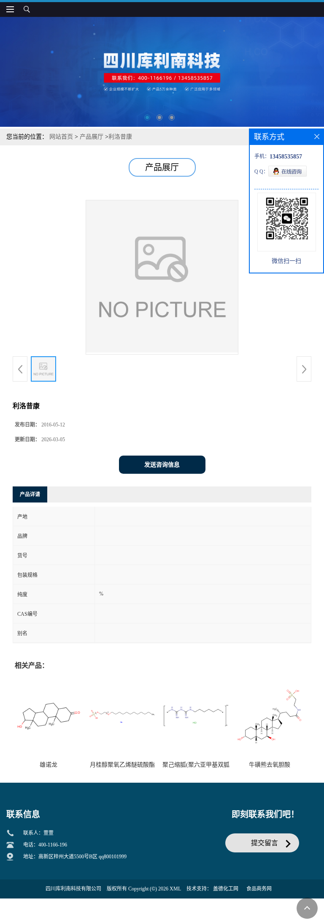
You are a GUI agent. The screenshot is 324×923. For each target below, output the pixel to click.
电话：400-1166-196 (45, 845)
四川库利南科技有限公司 (73, 889)
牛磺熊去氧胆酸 (269, 765)
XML (175, 889)
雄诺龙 (48, 765)
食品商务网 (259, 889)
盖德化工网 (225, 889)
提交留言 (264, 843)
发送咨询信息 (162, 465)
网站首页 (61, 137)
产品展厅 (91, 137)
